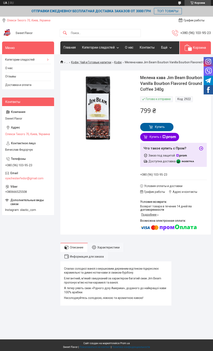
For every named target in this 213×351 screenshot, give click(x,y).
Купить (160, 126)
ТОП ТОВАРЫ (167, 11)
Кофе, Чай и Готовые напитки (91, 62)
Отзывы (10, 76)
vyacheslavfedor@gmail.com (24, 178)
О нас (129, 47)
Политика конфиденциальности (131, 347)
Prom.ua (125, 343)
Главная (69, 47)
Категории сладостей (98, 47)
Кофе (118, 62)
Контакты (147, 47)
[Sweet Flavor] (7, 33)
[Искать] (65, 33)
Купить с (155, 136)
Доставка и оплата (18, 85)
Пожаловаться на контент (94, 347)
